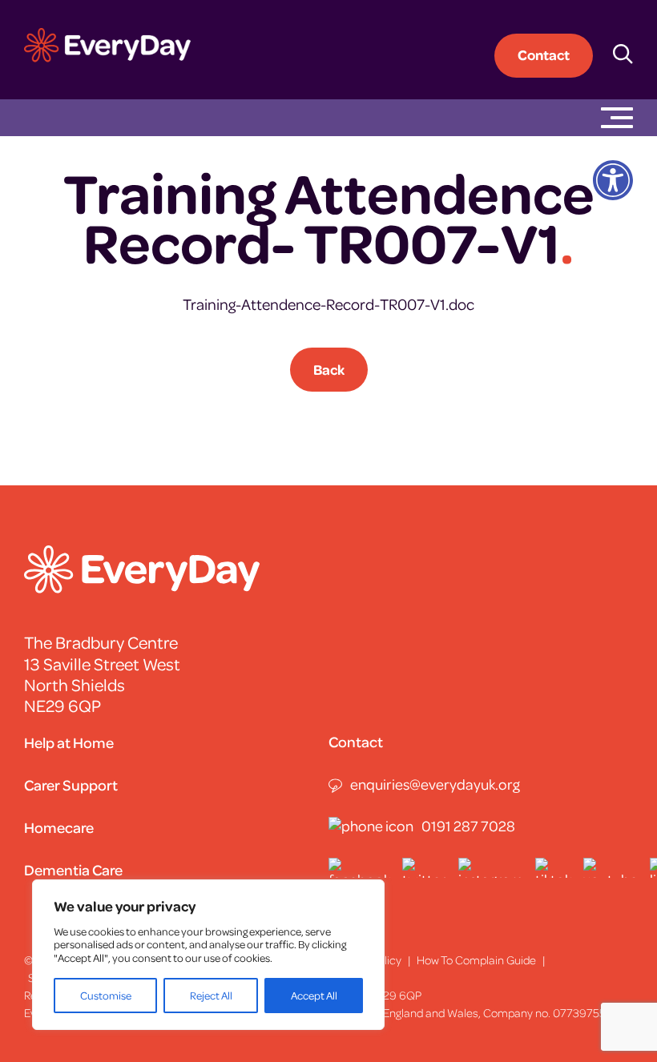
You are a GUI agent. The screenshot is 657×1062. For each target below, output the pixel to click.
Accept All (314, 995)
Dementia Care (73, 869)
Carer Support (71, 784)
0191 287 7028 (468, 826)
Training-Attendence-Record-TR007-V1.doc (328, 304)
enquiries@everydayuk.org (435, 784)
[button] (625, 180)
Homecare (59, 827)
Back (329, 369)
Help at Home (69, 742)
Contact (544, 54)
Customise (105, 995)
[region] (208, 954)
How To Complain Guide (476, 959)
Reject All (211, 995)
